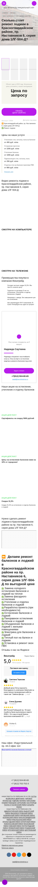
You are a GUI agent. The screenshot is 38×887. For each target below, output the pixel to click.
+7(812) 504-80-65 (20, 376)
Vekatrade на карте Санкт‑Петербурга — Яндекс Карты (19, 735)
